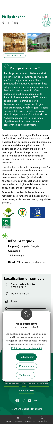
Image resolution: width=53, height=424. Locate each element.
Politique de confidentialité (26, 348)
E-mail (14, 301)
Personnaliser (26, 366)
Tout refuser (25, 375)
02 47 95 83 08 (20, 293)
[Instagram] (23, 400)
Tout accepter (26, 357)
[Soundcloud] (36, 400)
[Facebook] (17, 400)
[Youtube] (29, 400)
